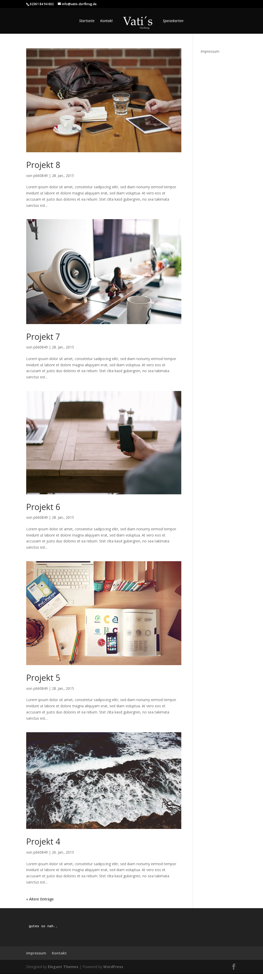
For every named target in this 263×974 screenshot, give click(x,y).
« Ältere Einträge (40, 899)
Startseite (87, 21)
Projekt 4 (43, 841)
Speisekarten (173, 21)
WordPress (113, 966)
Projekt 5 (43, 677)
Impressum (210, 51)
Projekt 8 (43, 164)
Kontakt (106, 21)
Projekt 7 (43, 336)
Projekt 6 (43, 506)
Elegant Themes (63, 966)
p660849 (40, 175)
